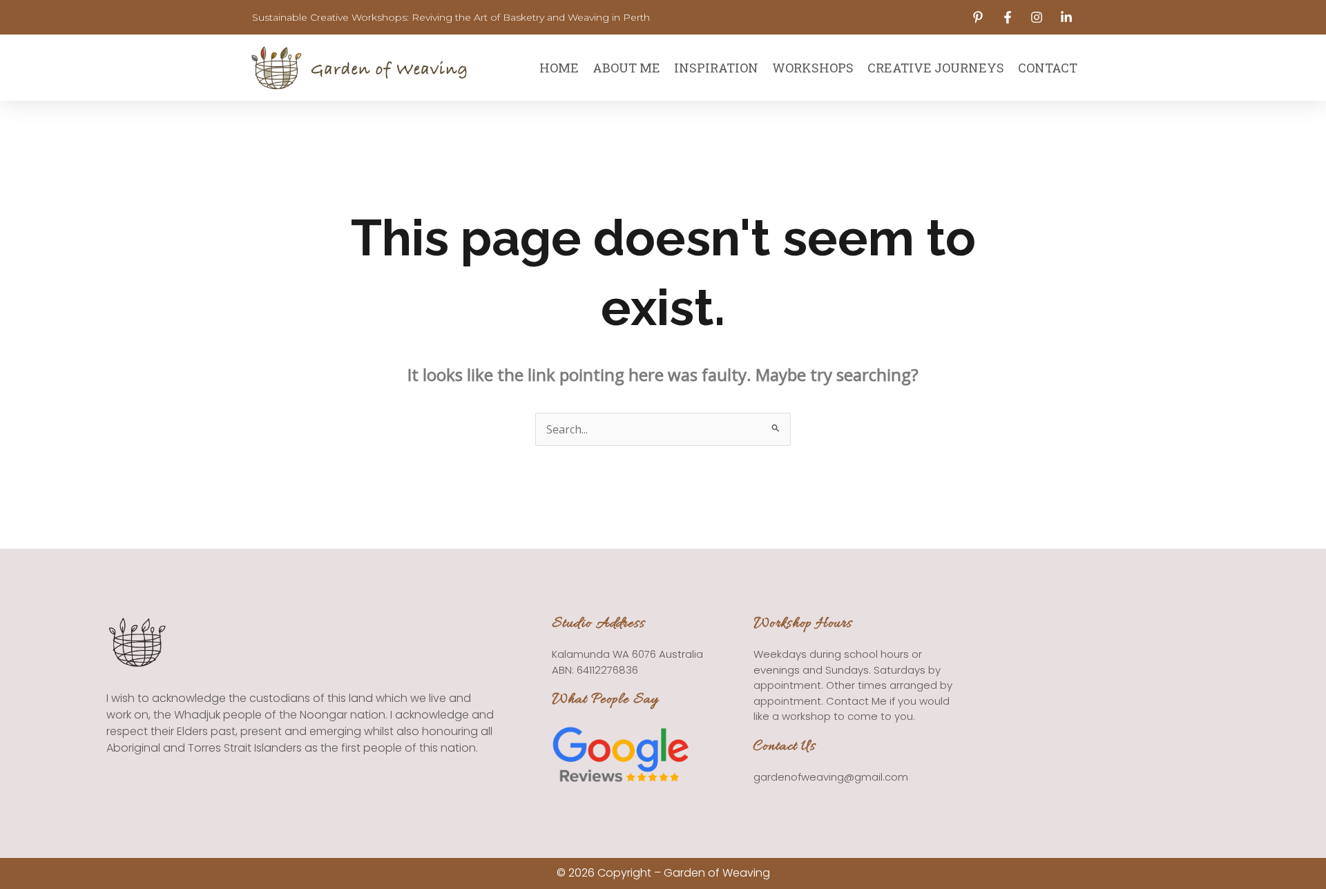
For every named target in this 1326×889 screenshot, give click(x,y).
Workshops (813, 67)
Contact (1047, 67)
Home (559, 67)
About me (626, 67)
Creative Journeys (935, 67)
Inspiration (716, 67)
